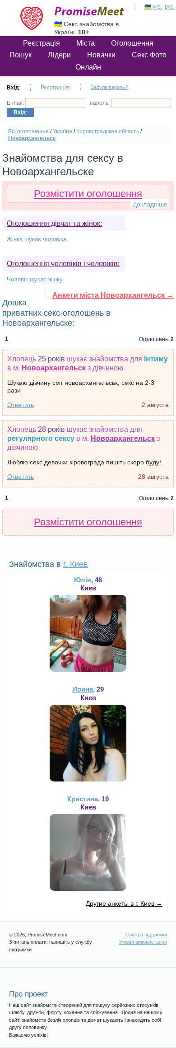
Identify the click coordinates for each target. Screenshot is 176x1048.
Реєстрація (41, 43)
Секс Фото (149, 55)
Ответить (20, 404)
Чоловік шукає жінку (35, 279)
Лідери (59, 55)
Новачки (101, 55)
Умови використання (143, 942)
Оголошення (132, 43)
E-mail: (16, 103)
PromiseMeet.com (89, 11)
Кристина (82, 799)
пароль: (100, 103)
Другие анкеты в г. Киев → (124, 903)
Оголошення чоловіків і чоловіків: (63, 263)
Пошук (20, 55)
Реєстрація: (55, 87)
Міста (85, 43)
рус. (170, 7)
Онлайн (88, 67)
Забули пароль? (109, 87)
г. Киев (75, 564)
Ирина (82, 689)
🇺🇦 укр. (153, 7)
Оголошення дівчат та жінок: (54, 223)
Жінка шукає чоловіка (36, 239)
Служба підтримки (146, 934)
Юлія (82, 580)
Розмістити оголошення (88, 193)
